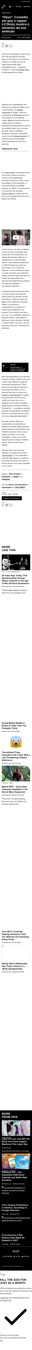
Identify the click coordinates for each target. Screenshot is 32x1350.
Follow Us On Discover (11, 498)
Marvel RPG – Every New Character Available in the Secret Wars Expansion (15, 789)
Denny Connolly (19, 795)
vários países (10, 172)
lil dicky (4, 494)
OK (1, 1340)
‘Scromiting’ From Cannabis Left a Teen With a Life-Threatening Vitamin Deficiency (16, 756)
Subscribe (18, 6)
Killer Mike (18, 115)
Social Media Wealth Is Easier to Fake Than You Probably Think (14, 725)
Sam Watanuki (8, 1151)
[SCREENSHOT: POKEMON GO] (16, 1161)
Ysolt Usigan (25, 1151)
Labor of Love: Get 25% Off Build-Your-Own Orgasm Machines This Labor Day (15, 1141)
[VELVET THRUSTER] (16, 1128)
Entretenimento (6, 12)
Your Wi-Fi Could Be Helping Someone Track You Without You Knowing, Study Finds (15, 935)
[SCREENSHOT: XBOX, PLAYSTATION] (16, 1224)
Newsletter (27, 6)
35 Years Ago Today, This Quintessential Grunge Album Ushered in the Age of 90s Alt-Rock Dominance (15, 579)
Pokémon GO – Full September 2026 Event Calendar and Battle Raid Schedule (14, 1176)
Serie (9, 494)
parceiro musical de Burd (11, 395)
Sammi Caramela (19, 972)
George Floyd (24, 69)
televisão (15, 494)
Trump (15, 112)
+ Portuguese (25, 1)
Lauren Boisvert (19, 586)
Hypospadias (7, 455)
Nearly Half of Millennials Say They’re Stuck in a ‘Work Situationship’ (14, 966)
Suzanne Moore (8, 193)
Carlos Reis (7, 37)
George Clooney (20, 136)
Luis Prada (16, 731)
